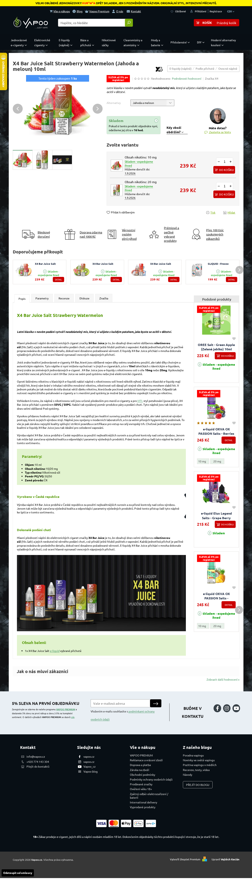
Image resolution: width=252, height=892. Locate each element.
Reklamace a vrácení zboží (146, 760)
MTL (140, 401)
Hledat (129, 23)
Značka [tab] (103, 298)
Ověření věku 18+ (141, 789)
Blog (79, 11)
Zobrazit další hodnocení (222, 679)
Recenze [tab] (64, 298)
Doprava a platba (140, 765)
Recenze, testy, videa (196, 770)
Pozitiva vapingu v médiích (200, 765)
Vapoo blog (90, 771)
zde (73, 717)
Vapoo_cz (89, 766)
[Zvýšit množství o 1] (230, 161)
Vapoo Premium (99, 11)
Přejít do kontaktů (37, 766)
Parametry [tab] (42, 298)
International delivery (143, 802)
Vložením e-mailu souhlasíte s (123, 715)
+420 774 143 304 (37, 761)
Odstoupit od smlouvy (17, 872)
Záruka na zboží (139, 770)
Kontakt (136, 11)
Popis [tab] (22, 298)
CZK (230, 11)
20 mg (217, 461)
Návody (187, 774)
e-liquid (55, 651)
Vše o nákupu (61, 11)
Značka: (211, 78)
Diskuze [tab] (84, 298)
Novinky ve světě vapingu (199, 760)
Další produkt (239, 270)
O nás (119, 11)
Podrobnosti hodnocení (186, 78)
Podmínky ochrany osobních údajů (151, 779)
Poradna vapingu (193, 755)
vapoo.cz (88, 756)
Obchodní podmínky (142, 774)
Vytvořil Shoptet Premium (185, 859)
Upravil (225, 859)
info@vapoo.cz (35, 756)
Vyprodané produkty (142, 807)
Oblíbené (180, 11)
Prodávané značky (141, 784)
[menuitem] (20, 42)
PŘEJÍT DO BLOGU (197, 784)
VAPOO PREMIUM (65, 709)
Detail (58, 279)
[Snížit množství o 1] (219, 161)
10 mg (202, 461)
